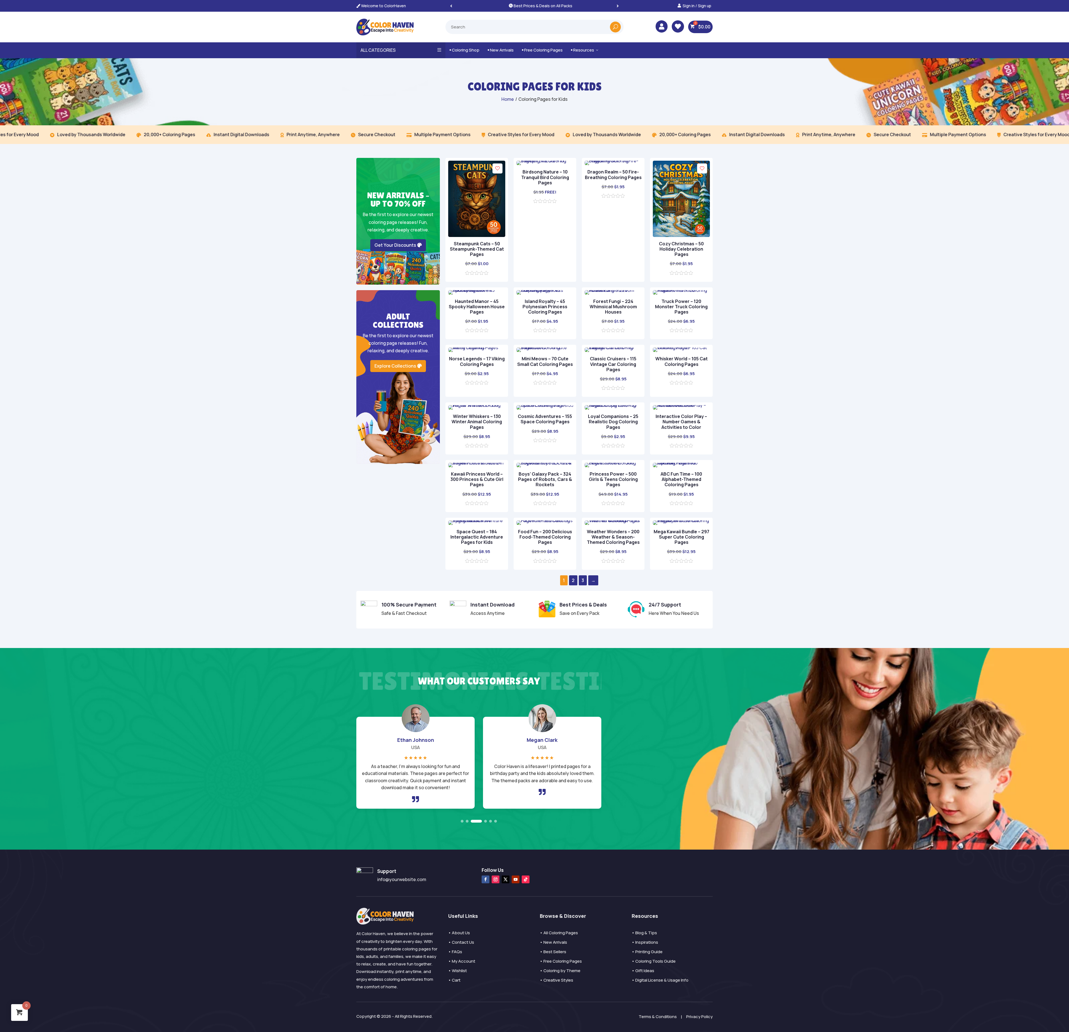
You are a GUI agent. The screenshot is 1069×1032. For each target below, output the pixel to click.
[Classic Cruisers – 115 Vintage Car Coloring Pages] (613, 347)
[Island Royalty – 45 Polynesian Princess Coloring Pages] (544, 290)
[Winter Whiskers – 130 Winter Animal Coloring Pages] (476, 405)
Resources (585, 50)
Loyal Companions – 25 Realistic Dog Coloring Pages (613, 421)
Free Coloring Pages (542, 50)
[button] (618, 6)
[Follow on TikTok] (525, 879)
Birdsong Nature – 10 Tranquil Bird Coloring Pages (545, 177)
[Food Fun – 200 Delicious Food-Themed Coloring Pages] (544, 520)
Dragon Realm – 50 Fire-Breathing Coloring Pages (613, 174)
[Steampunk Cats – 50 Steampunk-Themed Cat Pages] (476, 235)
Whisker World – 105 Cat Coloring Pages (681, 361)
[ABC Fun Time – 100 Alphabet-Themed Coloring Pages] (681, 463)
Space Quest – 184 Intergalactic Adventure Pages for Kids (476, 537)
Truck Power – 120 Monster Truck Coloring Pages (681, 306)
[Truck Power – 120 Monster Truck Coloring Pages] (681, 290)
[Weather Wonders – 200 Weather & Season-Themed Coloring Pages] (613, 520)
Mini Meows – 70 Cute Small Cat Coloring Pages (545, 361)
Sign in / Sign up (697, 5)
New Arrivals (501, 50)
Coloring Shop (464, 50)
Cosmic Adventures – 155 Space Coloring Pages (545, 419)
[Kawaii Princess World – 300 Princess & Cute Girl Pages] (476, 463)
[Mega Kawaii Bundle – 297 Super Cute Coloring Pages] (681, 520)
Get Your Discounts (395, 245)
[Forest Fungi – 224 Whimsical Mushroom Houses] (613, 290)
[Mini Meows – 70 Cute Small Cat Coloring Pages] (544, 347)
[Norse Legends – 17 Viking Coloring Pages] (476, 347)
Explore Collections (395, 366)
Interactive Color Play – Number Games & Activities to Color (681, 421)
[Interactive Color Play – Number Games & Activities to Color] (681, 405)
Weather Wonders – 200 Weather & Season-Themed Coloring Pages (613, 537)
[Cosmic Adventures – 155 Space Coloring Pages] (544, 405)
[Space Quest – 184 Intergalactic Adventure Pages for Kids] (476, 520)
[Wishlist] (497, 168)
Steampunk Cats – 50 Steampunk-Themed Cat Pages (477, 249)
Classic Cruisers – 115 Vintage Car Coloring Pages (613, 364)
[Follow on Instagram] (495, 879)
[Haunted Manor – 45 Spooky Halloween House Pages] (476, 290)
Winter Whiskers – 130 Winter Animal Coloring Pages (477, 421)
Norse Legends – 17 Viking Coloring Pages (477, 361)
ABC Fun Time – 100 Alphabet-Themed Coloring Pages (681, 479)
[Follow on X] (505, 879)
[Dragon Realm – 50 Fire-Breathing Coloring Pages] (613, 161)
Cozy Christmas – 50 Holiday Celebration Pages (681, 249)
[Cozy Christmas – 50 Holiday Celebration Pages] (681, 235)
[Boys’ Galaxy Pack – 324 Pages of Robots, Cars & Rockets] (544, 463)
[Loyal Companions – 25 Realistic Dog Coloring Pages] (613, 405)
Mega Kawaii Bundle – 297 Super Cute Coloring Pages (681, 537)
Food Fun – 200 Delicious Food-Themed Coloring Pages (545, 537)
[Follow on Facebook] (485, 879)
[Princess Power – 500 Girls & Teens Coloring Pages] (613, 463)
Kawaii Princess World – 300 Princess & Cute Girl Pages (476, 479)
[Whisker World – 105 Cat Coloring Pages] (681, 347)
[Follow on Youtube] (515, 879)
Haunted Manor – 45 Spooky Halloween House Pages (477, 306)
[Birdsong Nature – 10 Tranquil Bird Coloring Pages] (544, 161)
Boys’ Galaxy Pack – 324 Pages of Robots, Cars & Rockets (545, 479)
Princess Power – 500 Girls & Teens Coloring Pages (613, 479)
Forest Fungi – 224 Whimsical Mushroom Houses (613, 306)
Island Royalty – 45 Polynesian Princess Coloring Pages (545, 306)
